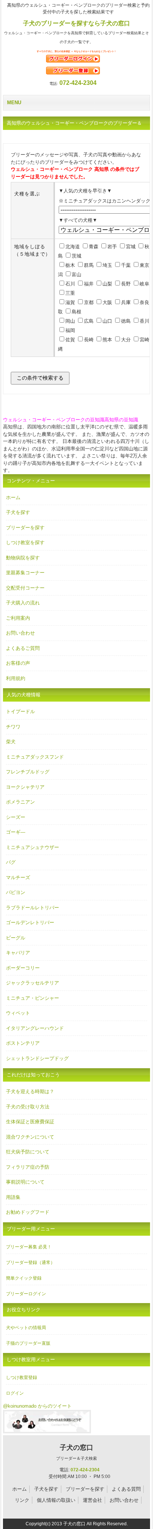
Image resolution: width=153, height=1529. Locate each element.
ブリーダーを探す (25, 527)
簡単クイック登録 (24, 1278)
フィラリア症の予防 (27, 1167)
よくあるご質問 (23, 648)
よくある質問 (126, 1489)
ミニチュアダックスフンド (35, 757)
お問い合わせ (20, 633)
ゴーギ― (15, 832)
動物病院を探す (23, 558)
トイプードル (20, 711)
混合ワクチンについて (30, 1137)
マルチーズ (18, 877)
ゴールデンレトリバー (30, 922)
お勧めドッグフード (27, 1212)
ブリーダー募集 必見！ (29, 1246)
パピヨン (15, 892)
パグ (11, 862)
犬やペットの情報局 (26, 1327)
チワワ (13, 727)
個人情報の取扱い (56, 1500)
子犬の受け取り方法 (27, 1107)
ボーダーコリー (23, 968)
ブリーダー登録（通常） (30, 1262)
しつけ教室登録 (21, 1377)
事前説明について (25, 1182)
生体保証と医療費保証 (30, 1121)
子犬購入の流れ (23, 603)
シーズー (15, 817)
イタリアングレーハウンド (35, 1028)
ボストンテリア (23, 1043)
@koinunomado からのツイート (37, 1406)
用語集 (13, 1197)
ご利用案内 (18, 618)
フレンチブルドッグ (27, 772)
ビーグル (15, 938)
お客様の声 (18, 663)
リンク (22, 1500)
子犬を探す (18, 512)
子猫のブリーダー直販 (28, 1343)
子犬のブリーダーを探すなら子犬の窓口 (76, 23)
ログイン (15, 1393)
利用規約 (15, 678)
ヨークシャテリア (25, 787)
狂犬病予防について (27, 1152)
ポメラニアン (20, 802)
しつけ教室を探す (25, 542)
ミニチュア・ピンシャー (32, 998)
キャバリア (18, 952)
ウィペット (18, 1013)
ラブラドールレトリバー (32, 907)
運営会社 (92, 1500)
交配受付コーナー (25, 588)
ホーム (13, 497)
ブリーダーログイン (26, 1293)
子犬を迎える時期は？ (30, 1091)
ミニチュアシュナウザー (32, 847)
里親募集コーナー (25, 572)
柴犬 (11, 741)
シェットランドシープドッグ (37, 1058)
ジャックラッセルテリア (32, 983)
